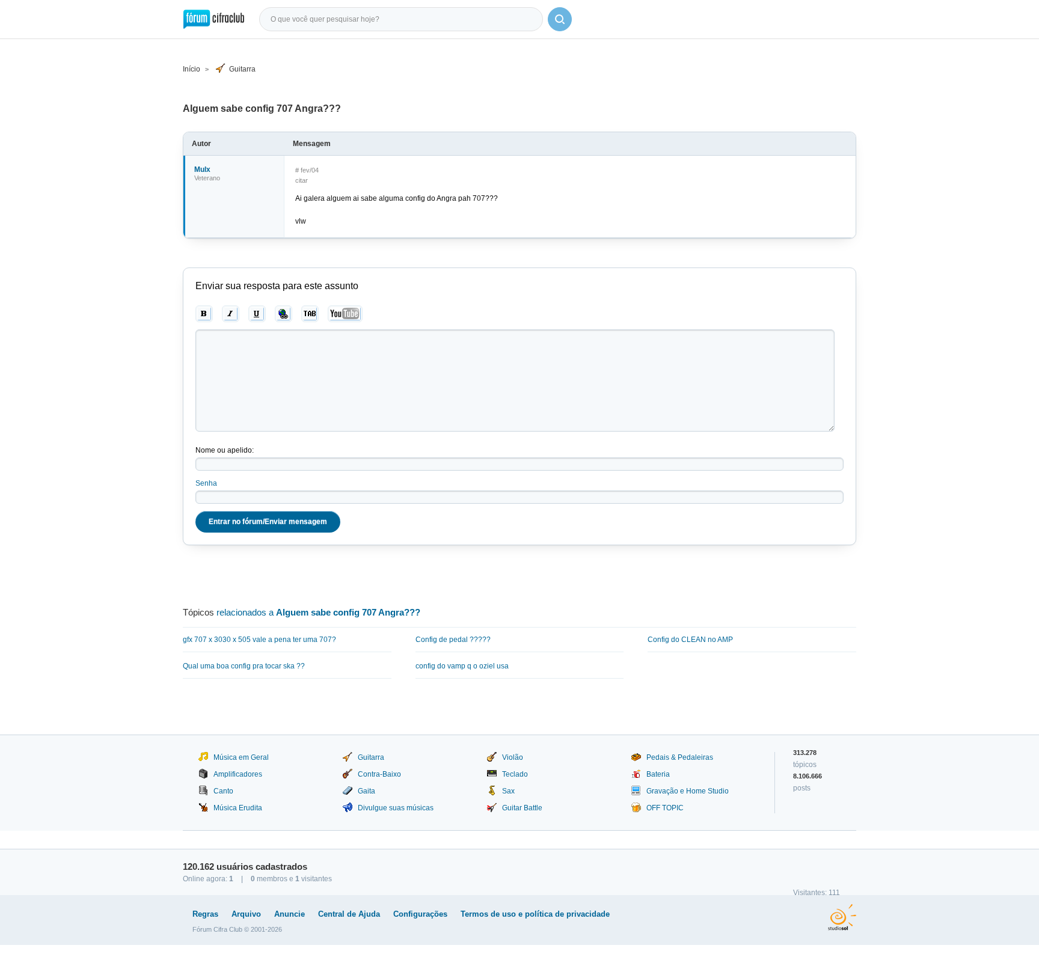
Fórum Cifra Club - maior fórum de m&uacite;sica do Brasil (214, 19)
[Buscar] (560, 19)
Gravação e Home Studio (687, 791)
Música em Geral (241, 757)
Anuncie (289, 914)
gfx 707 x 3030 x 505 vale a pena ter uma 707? (259, 639)
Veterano (207, 178)
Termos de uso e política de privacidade (535, 914)
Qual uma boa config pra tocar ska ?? (244, 666)
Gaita (366, 791)
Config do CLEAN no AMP (690, 639)
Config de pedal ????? (453, 639)
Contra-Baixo (379, 774)
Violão (512, 757)
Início (191, 69)
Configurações (420, 914)
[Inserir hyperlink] (283, 313)
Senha (206, 483)
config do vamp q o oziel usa (462, 666)
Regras (205, 914)
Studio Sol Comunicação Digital (842, 917)
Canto (223, 791)
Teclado (515, 774)
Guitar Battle (522, 808)
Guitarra (242, 69)
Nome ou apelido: (224, 450)
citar (301, 180)
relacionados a (318, 612)
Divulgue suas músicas (396, 808)
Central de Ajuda (349, 914)
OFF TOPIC (665, 808)
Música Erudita (237, 808)
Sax (508, 791)
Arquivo (246, 914)
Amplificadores (237, 774)
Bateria (658, 774)
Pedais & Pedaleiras (679, 757)
